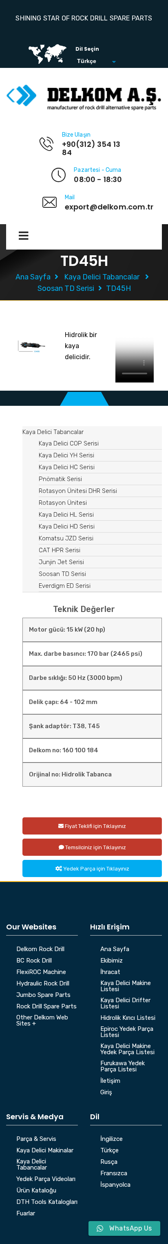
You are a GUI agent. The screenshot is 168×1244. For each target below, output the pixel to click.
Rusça (108, 1162)
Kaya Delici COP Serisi (69, 443)
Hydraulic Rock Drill (42, 984)
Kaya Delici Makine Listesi (125, 986)
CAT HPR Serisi (59, 550)
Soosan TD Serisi (66, 288)
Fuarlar (25, 1213)
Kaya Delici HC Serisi (67, 467)
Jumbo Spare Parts (43, 995)
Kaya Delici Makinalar (44, 1150)
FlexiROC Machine (41, 972)
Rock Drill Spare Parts (46, 1006)
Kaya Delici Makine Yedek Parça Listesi (127, 1049)
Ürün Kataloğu (36, 1191)
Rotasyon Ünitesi (63, 502)
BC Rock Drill (34, 961)
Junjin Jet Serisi (61, 562)
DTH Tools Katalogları (46, 1202)
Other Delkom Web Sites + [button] (42, 1021)
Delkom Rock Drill (40, 949)
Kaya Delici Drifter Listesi (125, 1003)
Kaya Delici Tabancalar (101, 276)
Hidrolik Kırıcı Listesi (127, 1018)
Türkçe (109, 1150)
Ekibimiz (111, 961)
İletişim (110, 1081)
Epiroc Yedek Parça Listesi (126, 1032)
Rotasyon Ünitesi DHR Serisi (78, 491)
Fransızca (113, 1173)
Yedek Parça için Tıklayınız (95, 869)
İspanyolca (115, 1185)
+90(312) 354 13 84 (91, 148)
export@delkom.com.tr (109, 207)
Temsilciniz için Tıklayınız (95, 847)
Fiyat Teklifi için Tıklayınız (95, 826)
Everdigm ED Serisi (65, 585)
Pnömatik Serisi (60, 479)
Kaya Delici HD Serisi (67, 526)
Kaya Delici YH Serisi (66, 455)
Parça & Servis (36, 1139)
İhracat (110, 972)
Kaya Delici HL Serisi (66, 514)
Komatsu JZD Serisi (66, 538)
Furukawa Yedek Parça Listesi (122, 1066)
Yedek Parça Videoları (45, 1179)
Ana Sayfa (33, 276)
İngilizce (111, 1139)
